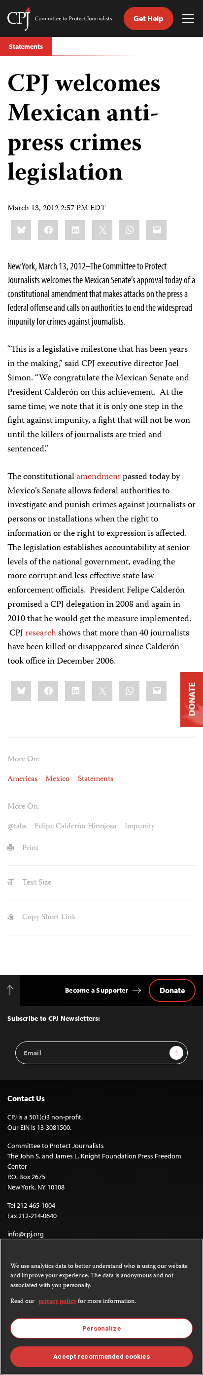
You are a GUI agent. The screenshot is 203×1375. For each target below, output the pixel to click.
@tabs (17, 826)
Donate (172, 990)
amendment (98, 477)
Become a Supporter (96, 990)
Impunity (140, 826)
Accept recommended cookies (101, 1356)
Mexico (57, 779)
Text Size (35, 883)
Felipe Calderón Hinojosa (75, 826)
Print (29, 848)
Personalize (101, 1328)
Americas (22, 779)
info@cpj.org (25, 1233)
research (40, 633)
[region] (101, 1306)
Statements (26, 46)
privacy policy (57, 1302)
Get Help (149, 18)
